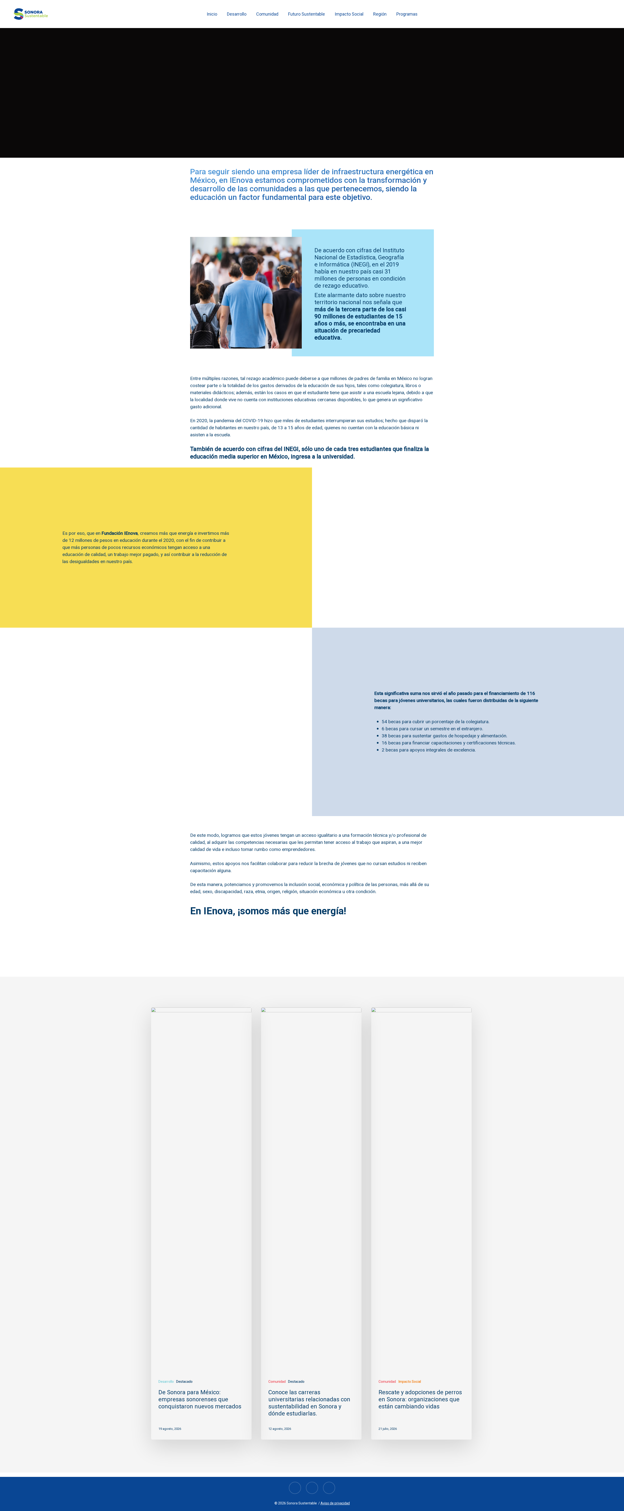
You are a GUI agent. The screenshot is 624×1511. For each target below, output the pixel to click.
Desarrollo (329, 129)
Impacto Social (409, 1381)
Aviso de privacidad (335, 1503)
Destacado (184, 1381)
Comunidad (296, 129)
